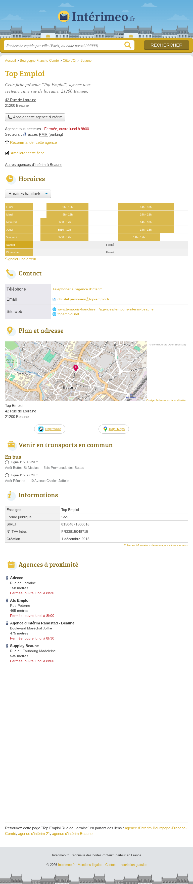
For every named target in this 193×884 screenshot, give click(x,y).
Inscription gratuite (133, 865)
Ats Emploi (19, 600)
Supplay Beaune (24, 646)
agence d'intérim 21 (34, 833)
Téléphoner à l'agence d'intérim (77, 289)
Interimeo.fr (96, 21)
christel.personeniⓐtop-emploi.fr (83, 299)
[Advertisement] (146, 102)
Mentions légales (90, 865)
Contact (111, 865)
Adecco (16, 578)
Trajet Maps (117, 429)
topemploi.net (68, 314)
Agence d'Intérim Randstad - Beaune (42, 623)
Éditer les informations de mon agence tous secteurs (156, 545)
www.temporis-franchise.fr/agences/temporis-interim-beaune (106, 309)
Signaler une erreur (20, 259)
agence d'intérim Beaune (72, 833)
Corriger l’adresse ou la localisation (166, 400)
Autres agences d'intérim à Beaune (33, 164)
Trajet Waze (53, 429)
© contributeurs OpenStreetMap (168, 344)
